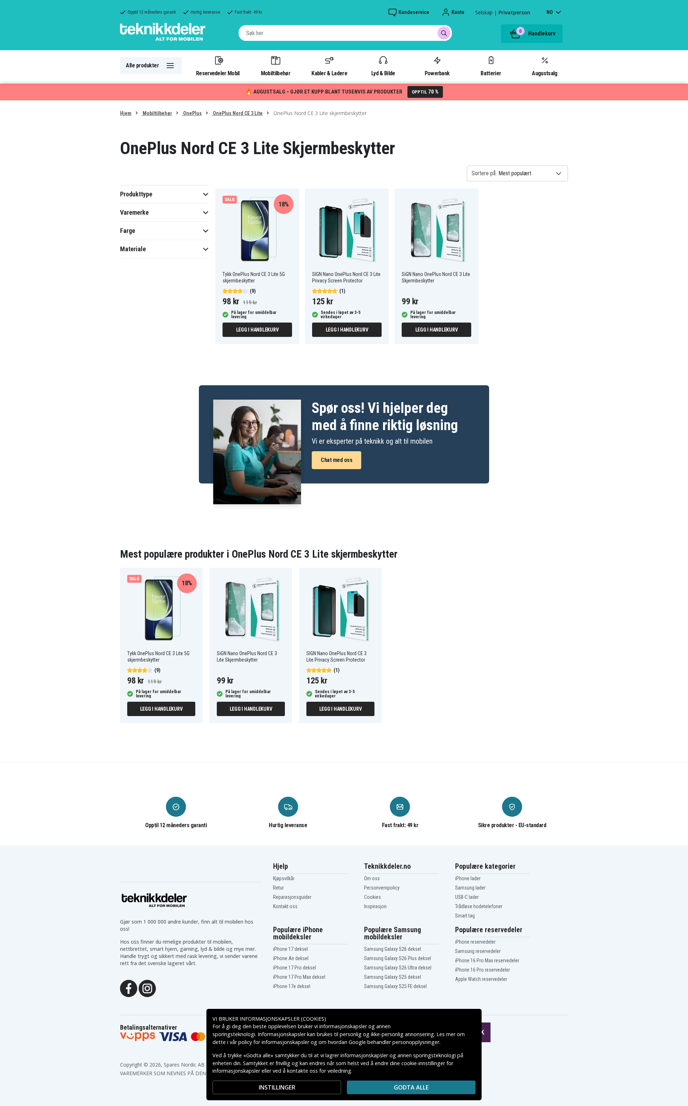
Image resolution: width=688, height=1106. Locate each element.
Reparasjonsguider (292, 897)
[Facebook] (128, 988)
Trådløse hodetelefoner (478, 906)
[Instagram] (147, 988)
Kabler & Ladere (329, 73)
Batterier (491, 73)
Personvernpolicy (382, 888)
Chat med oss (336, 460)
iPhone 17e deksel (291, 986)
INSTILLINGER (277, 1087)
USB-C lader (467, 897)
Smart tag (465, 916)
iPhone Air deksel (291, 958)
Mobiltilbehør (275, 73)
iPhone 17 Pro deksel (294, 968)
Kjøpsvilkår (284, 878)
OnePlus (192, 113)
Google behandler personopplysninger (394, 1042)
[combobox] (345, 33)
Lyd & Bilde (383, 73)
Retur (278, 888)
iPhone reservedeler (475, 942)
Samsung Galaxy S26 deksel (392, 949)
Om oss (372, 878)
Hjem (126, 113)
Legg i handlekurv (257, 330)
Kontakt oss (285, 906)
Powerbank (437, 73)
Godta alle (411, 1087)
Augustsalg (544, 73)
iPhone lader (468, 878)
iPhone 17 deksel (290, 949)
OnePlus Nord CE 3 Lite (237, 113)
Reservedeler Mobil (218, 73)
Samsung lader (470, 888)
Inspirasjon (375, 906)
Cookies (372, 897)
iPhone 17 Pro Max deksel (299, 977)
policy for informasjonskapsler (273, 1042)
